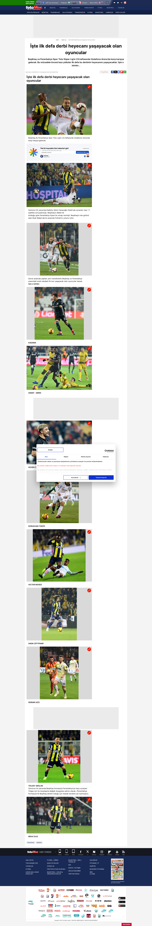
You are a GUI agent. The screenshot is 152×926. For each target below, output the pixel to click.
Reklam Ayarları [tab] (86, 456)
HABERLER (109, 12)
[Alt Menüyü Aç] (45, 7)
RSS (69, 865)
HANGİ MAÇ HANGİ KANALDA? (32, 873)
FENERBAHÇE (55, 12)
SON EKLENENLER (33, 12)
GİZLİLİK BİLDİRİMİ (74, 871)
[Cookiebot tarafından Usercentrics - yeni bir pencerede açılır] (106, 451)
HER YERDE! (45, 852)
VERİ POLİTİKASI (73, 874)
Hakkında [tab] (106, 456)
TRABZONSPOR (80, 12)
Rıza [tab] (46, 456)
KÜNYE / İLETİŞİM (74, 868)
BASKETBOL (99, 12)
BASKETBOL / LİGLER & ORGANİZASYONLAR (55, 873)
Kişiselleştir (74, 477)
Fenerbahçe (30, 842)
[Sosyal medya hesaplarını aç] (121, 2)
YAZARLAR (29, 866)
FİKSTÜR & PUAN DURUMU (56, 869)
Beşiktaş (39, 842)
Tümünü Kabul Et (101, 477)
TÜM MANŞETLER (32, 863)
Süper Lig (63, 39)
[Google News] (104, 72)
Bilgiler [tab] (66, 456)
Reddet (50, 450)
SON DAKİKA (126, 924)
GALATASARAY (67, 12)
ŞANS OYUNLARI (52, 863)
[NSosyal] (118, 72)
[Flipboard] (121, 72)
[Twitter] (115, 72)
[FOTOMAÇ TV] (114, 2)
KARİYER (93, 866)
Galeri (57, 39)
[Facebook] (112, 72)
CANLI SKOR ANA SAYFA (30, 2)
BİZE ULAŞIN (92, 873)
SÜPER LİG (50, 866)
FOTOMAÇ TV (94, 863)
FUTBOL (90, 12)
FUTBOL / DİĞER (52, 860)
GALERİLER (93, 860)
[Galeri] (118, 2)
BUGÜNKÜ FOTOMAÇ (97, 869)
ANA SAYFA (30, 860)
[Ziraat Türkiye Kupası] (125, 2)
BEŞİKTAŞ (45, 12)
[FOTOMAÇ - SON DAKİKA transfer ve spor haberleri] (34, 8)
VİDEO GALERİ (120, 12)
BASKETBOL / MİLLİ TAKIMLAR (74, 861)
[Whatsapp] (124, 72)
